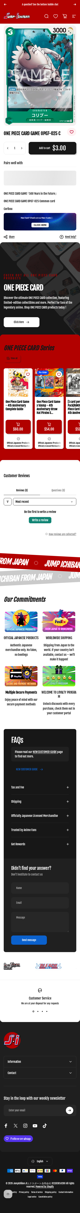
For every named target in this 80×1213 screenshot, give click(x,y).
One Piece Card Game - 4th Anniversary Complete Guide (17, 405)
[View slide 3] (42, 1011)
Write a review (40, 520)
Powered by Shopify (45, 1186)
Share (12, 236)
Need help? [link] (70, 236)
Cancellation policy (45, 1197)
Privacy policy (24, 1192)
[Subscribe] (69, 1110)
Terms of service (37, 1192)
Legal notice (32, 1197)
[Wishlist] (56, 16)
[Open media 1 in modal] (69, 32)
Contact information (66, 1192)
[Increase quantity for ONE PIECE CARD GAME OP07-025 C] (21, 148)
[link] (21, 621)
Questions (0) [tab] (58, 490)
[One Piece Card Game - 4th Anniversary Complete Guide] (18, 382)
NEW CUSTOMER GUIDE (45, 752)
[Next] (75, 4)
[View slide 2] (38, 1011)
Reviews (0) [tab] (22, 490)
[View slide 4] (46, 1011)
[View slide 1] (33, 1011)
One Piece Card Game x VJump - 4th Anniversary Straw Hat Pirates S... (48, 407)
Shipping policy (50, 1192)
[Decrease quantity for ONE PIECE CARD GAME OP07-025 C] (8, 148)
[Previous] (5, 4)
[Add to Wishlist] (71, 132)
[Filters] (8, 501)
